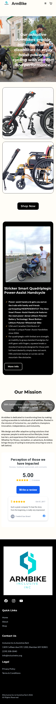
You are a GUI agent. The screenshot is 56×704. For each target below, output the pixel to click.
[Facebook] (6, 601)
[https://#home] (6, 3)
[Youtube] (21, 601)
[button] (45, 3)
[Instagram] (13, 601)
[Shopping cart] (50, 3)
